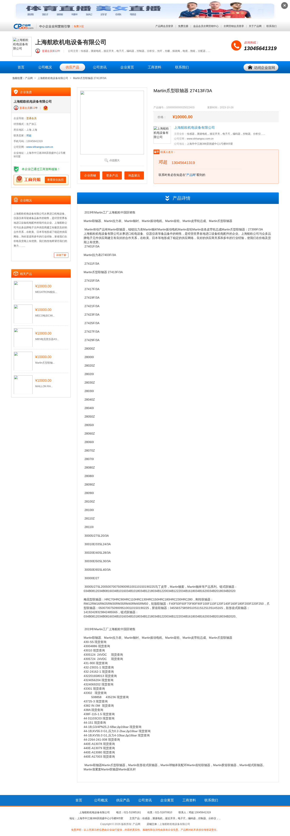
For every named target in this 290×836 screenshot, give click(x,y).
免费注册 (183, 26)
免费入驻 (79, 26)
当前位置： (18, 78)
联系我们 (271, 26)
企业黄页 (127, 67)
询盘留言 (134, 175)
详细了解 (61, 255)
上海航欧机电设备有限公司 (53, 78)
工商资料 (154, 67)
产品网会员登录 (164, 26)
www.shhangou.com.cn (39, 146)
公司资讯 (100, 67)
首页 (21, 67)
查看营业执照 (55, 179)
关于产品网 (255, 26)
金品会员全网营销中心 (206, 26)
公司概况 (45, 67)
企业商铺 (90, 175)
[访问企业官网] (261, 67)
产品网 (29, 78)
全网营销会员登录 (234, 26)
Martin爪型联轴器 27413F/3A (89, 78)
